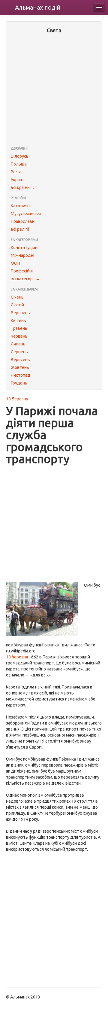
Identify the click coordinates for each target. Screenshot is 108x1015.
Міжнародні (22, 255)
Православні (23, 221)
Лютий (17, 304)
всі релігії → (22, 229)
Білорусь (19, 156)
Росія (16, 171)
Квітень (18, 320)
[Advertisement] (54, 90)
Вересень (20, 359)
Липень (18, 344)
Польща (19, 164)
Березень (20, 312)
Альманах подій (38, 7)
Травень (19, 328)
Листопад (20, 375)
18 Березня (17, 399)
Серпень (19, 351)
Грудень (19, 383)
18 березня (17, 657)
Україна (18, 179)
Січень (17, 297)
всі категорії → (25, 278)
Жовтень (20, 367)
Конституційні (24, 247)
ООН (15, 263)
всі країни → (23, 187)
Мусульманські (26, 213)
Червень (19, 336)
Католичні (21, 205)
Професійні (22, 271)
